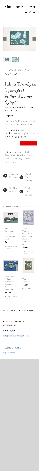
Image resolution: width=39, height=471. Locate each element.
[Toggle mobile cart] (26, 12)
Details (15, 246)
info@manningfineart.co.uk (23, 133)
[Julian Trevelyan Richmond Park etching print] (10, 217)
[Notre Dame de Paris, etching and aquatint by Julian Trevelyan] (10, 265)
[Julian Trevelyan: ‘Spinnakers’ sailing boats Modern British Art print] (28, 217)
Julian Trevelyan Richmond (26, 279)
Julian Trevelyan (18, 155)
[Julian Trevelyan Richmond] (28, 265)
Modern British (22, 152)
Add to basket (28, 143)
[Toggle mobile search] (30, 12)
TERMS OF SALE (12, 347)
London (17, 158)
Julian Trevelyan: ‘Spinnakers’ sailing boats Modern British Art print (27, 236)
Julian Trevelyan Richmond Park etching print (10, 233)
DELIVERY (9, 353)
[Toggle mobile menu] (34, 12)
